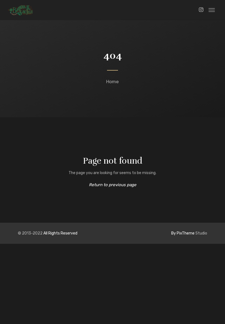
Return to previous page (112, 184)
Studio (189, 233)
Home (112, 81)
